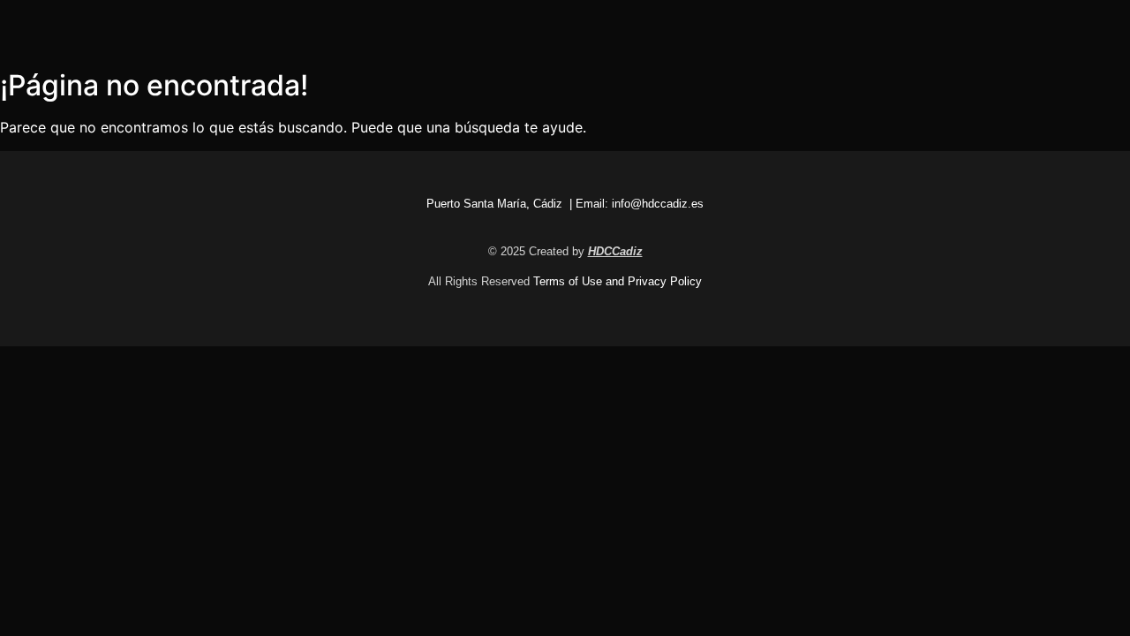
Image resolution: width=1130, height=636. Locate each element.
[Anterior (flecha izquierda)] (31, 318)
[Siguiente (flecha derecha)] (1099, 318)
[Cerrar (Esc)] (1110, 19)
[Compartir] (1071, 19)
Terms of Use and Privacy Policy (617, 281)
